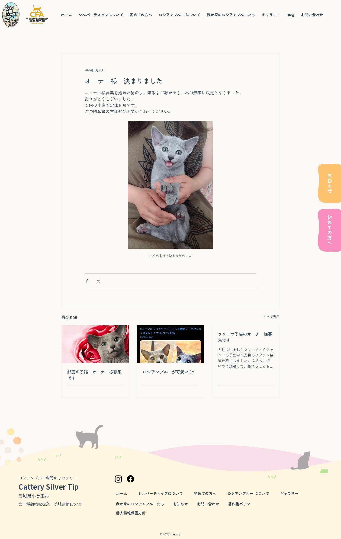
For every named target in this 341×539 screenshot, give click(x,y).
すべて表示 (271, 316)
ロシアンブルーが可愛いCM (168, 372)
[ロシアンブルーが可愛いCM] (170, 344)
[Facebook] (130, 479)
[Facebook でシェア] (87, 281)
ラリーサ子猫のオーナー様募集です (245, 337)
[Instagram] (118, 479)
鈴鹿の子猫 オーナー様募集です (94, 375)
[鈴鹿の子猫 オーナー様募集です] (95, 344)
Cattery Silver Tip (48, 486)
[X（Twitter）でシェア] (98, 281)
